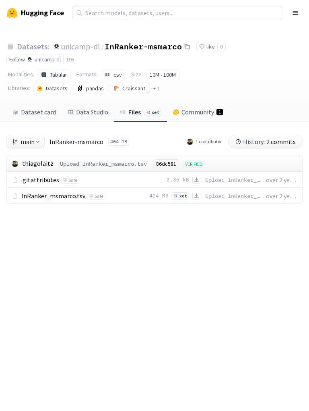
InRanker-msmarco (143, 46)
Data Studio (92, 112)
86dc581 (166, 163)
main (28, 142)
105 (70, 59)
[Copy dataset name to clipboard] (187, 46)
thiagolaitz (38, 163)
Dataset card (38, 112)
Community (201, 112)
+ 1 (156, 88)
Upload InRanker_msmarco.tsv (103, 163)
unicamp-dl (80, 46)
